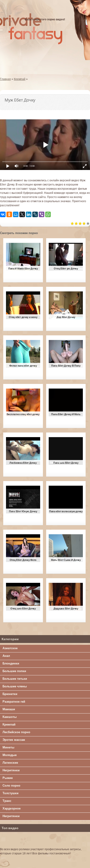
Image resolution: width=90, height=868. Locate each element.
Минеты (8, 747)
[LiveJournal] (35, 214)
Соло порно (11, 785)
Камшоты (10, 717)
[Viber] (41, 214)
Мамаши (9, 709)
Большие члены (15, 686)
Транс (7, 801)
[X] (22, 214)
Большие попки (14, 671)
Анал (6, 656)
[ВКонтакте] (3, 214)
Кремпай (9, 724)
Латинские (10, 762)
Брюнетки (10, 694)
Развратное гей (14, 701)
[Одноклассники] (9, 214)
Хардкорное (12, 808)
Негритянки (11, 770)
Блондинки (11, 663)
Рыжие (8, 778)
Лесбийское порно (16, 732)
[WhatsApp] (48, 214)
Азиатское (10, 648)
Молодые (10, 755)
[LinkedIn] (28, 214)
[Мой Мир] (15, 214)
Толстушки (10, 793)
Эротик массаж (14, 739)
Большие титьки (15, 678)
